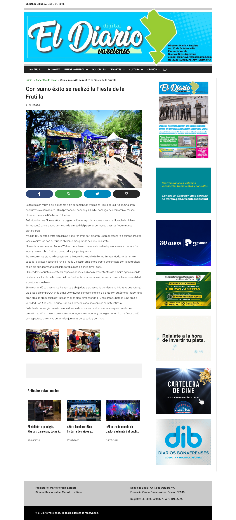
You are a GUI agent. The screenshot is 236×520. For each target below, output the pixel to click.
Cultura (134, 69)
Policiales (99, 69)
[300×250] (183, 360)
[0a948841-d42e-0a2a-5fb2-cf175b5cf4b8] (42, 340)
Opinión (152, 69)
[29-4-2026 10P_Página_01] (183, 160)
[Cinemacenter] (183, 391)
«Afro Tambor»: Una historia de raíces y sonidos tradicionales (80, 431)
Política (35, 69)
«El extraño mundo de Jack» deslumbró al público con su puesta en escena (123, 431)
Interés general (74, 69)
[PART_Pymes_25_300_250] (183, 264)
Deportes (115, 69)
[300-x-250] (183, 212)
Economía (54, 69)
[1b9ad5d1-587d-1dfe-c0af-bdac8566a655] (83, 340)
